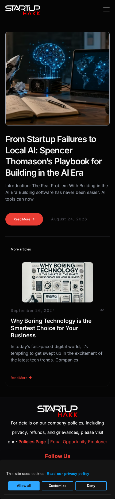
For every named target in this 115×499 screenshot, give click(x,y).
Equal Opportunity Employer (78, 441)
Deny (91, 486)
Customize (57, 486)
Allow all (24, 486)
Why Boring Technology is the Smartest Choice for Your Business (51, 328)
